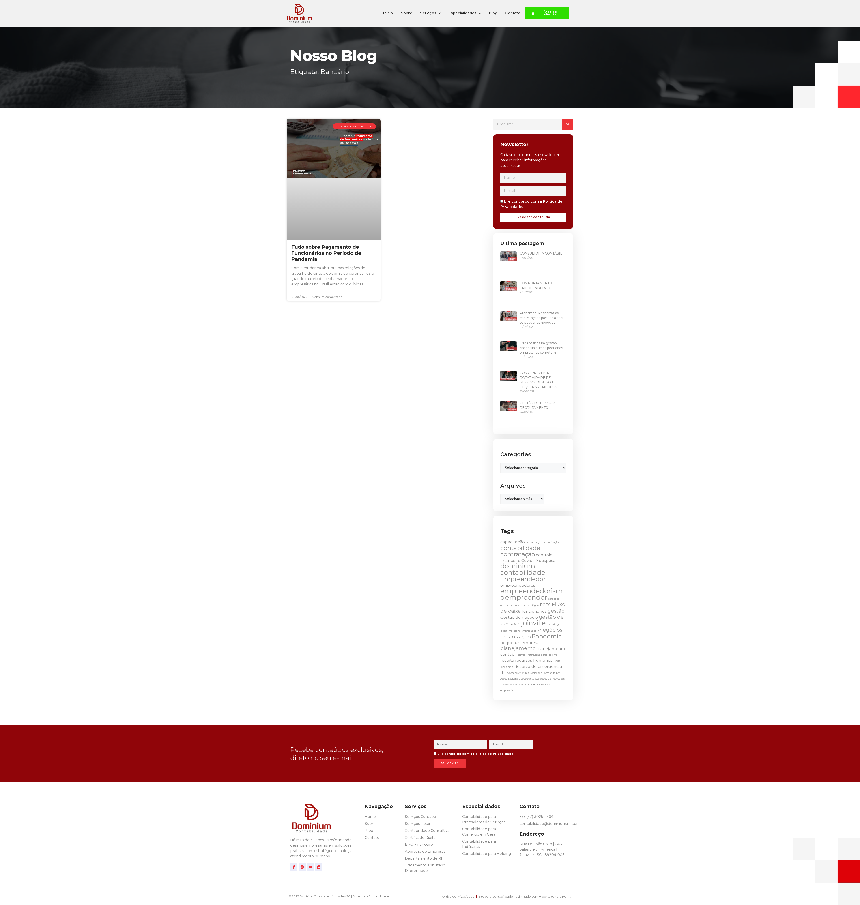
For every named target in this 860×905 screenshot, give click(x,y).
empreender (526, 597)
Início (388, 13)
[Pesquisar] (567, 124)
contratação (517, 554)
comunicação (551, 542)
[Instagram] (302, 867)
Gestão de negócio (519, 617)
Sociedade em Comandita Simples (520, 684)
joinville (533, 623)
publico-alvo (550, 654)
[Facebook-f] (293, 867)
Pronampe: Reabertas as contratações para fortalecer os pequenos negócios (541, 318)
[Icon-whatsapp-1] (318, 867)
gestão (556, 611)
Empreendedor (523, 579)
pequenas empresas (521, 642)
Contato (512, 13)
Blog (493, 13)
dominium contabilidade (522, 569)
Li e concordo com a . (475, 753)
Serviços (428, 13)
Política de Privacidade (493, 753)
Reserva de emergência (538, 666)
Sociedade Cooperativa (521, 678)
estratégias (533, 605)
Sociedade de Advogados (550, 678)
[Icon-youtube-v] (310, 867)
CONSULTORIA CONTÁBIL (541, 253)
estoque (521, 605)
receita (507, 660)
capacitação (512, 541)
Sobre (406, 13)
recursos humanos (534, 660)
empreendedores (517, 585)
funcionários (534, 611)
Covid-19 (529, 560)
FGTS (545, 604)
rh (502, 672)
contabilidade (520, 548)
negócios (551, 630)
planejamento (518, 648)
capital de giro (534, 542)
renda (556, 660)
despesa (547, 560)
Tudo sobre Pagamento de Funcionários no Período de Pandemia (326, 253)
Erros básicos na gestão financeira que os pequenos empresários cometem (541, 348)
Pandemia (547, 636)
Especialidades (463, 13)
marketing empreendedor (524, 630)
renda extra (507, 666)
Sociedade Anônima (517, 673)
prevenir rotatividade (530, 654)
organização (515, 636)
